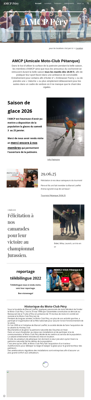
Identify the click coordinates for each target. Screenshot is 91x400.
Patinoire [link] (57, 3)
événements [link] (69, 3)
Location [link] (47, 3)
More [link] (79, 3)
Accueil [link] (38, 3)
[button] (88, 3)
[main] (45, 21)
